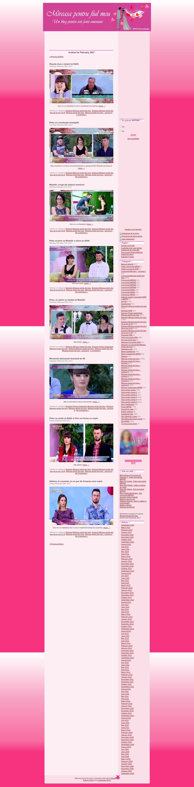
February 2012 (127, 675)
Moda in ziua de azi (127, 499)
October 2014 (126, 598)
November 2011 (127, 682)
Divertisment (126, 304)
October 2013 (126, 626)
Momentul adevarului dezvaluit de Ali (67, 358)
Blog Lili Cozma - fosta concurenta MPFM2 (133, 482)
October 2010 (126, 713)
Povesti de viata (127, 409)
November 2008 (127, 769)
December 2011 (127, 679)
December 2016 (127, 535)
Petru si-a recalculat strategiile (64, 122)
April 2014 (125, 612)
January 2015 (126, 590)
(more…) (101, 106)
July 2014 (125, 605)
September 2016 (127, 542)
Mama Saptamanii (128, 352)
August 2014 (126, 602)
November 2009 (127, 740)
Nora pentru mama (128, 390)
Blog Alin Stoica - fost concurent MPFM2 (132, 490)
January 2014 (126, 619)
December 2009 (127, 737)
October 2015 (126, 569)
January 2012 (126, 677)
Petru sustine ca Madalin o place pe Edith (69, 241)
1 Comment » (81, 115)
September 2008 (127, 774)
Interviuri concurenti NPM (131, 342)
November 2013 (127, 624)
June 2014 (125, 607)
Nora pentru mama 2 (129, 395)
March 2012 (125, 672)
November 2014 (127, 595)
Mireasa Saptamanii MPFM (131, 388)
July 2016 (125, 547)
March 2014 (125, 614)
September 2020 (127, 525)
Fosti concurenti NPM (129, 338)
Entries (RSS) (88, 780)
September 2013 (127, 629)
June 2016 (125, 549)
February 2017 (127, 530)
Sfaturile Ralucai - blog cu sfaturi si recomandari (133, 502)
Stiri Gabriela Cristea (129, 417)
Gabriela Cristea (127, 257)
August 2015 (126, 573)
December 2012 (127, 651)
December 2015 (127, 564)
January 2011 (126, 706)
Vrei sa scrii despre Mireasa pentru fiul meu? (132, 253)
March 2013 (125, 643)
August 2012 (126, 660)
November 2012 (127, 653)
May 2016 (125, 552)
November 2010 (127, 711)
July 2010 (125, 720)
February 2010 (127, 733)
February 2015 (127, 588)
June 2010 (125, 723)
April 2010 (125, 728)
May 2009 (125, 754)
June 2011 (125, 694)
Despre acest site (127, 246)
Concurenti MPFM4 (128, 283)
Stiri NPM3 (125, 421)
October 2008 (126, 771)
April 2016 (125, 554)
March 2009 (125, 759)
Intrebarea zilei (127, 349)
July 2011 (125, 692)
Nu (123, 131)
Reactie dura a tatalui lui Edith (64, 64)
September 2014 (127, 600)
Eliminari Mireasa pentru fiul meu (78, 347)
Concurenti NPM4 (128, 290)
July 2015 (125, 576)
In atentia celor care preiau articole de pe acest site (131, 249)
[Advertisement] (97, 39)
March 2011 (125, 701)
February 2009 (127, 761)
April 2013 (125, 641)
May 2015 (125, 581)
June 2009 (125, 752)
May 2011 (125, 696)
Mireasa (124, 356)
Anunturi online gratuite (129, 497)
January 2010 (126, 735)
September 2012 (127, 658)
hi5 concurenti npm (128, 340)
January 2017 (126, 532)
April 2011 (125, 699)
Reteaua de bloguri (127, 507)
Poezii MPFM (126, 407)
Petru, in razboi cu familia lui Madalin (67, 300)
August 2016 (126, 544)
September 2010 (127, 716)
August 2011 (126, 689)
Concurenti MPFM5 (128, 285)
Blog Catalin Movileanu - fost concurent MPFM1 (131, 494)
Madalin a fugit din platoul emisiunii (66, 185)
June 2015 (125, 578)
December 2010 (127, 708)
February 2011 (126, 704)
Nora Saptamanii (127, 404)
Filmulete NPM (127, 335)
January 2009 (126, 764)
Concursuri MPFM (128, 295)
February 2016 (127, 559)
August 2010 (126, 718)
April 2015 (125, 583)
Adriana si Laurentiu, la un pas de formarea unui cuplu (75, 481)
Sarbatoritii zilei (127, 414)
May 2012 (125, 667)
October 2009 (126, 742)
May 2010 (125, 725)
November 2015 (127, 566)
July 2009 (125, 749)
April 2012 (125, 670)
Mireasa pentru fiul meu (76, 12)
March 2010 (125, 730)
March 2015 (125, 585)
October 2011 (126, 684)
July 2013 (125, 634)
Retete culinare (127, 412)
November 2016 (127, 537)
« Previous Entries (56, 57)
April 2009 (125, 757)
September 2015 (127, 571)
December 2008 (127, 766)
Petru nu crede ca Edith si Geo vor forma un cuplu (73, 418)
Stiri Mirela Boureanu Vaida (131, 419)
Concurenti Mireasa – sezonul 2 (133, 271)
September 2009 (127, 745)
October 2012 (126, 655)
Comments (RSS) (104, 780)
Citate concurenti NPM (129, 269)
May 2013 (125, 638)
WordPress (115, 778)
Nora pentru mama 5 (129, 402)
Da (123, 127)
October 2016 (126, 540)
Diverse (124, 302)
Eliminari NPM (126, 311)
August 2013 (126, 631)
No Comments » (81, 177)
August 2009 (126, 747)
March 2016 (125, 557)
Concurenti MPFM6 (128, 287)
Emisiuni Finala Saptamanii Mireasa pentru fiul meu (86, 406)
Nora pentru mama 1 (129, 392)
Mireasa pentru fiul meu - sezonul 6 (98, 113)
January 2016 (126, 561)
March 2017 (125, 528)
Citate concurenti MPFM (130, 267)
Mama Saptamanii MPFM (131, 354)
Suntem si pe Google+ (133, 229)
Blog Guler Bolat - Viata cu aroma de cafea (132, 486)
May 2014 (125, 610)
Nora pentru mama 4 (129, 400)
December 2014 (127, 593)
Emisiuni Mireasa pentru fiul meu (78, 111)
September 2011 (127, 687)
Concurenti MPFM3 (128, 280)
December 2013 (127, 622)
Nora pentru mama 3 (129, 397)
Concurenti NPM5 (128, 292)
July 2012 (125, 663)
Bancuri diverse (127, 264)
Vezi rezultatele (133, 139)
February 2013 (127, 646)
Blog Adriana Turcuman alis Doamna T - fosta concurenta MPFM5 (131, 477)
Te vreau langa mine (129, 424)
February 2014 (127, 617)
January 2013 (126, 648)
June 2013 (125, 636)
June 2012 (125, 665)
